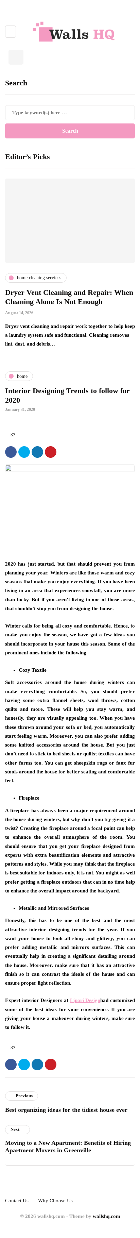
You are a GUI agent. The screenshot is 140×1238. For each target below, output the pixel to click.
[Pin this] (50, 452)
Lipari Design (85, 1000)
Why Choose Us (55, 1200)
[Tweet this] (24, 452)
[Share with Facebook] (11, 452)
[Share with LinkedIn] (37, 452)
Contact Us (17, 1200)
